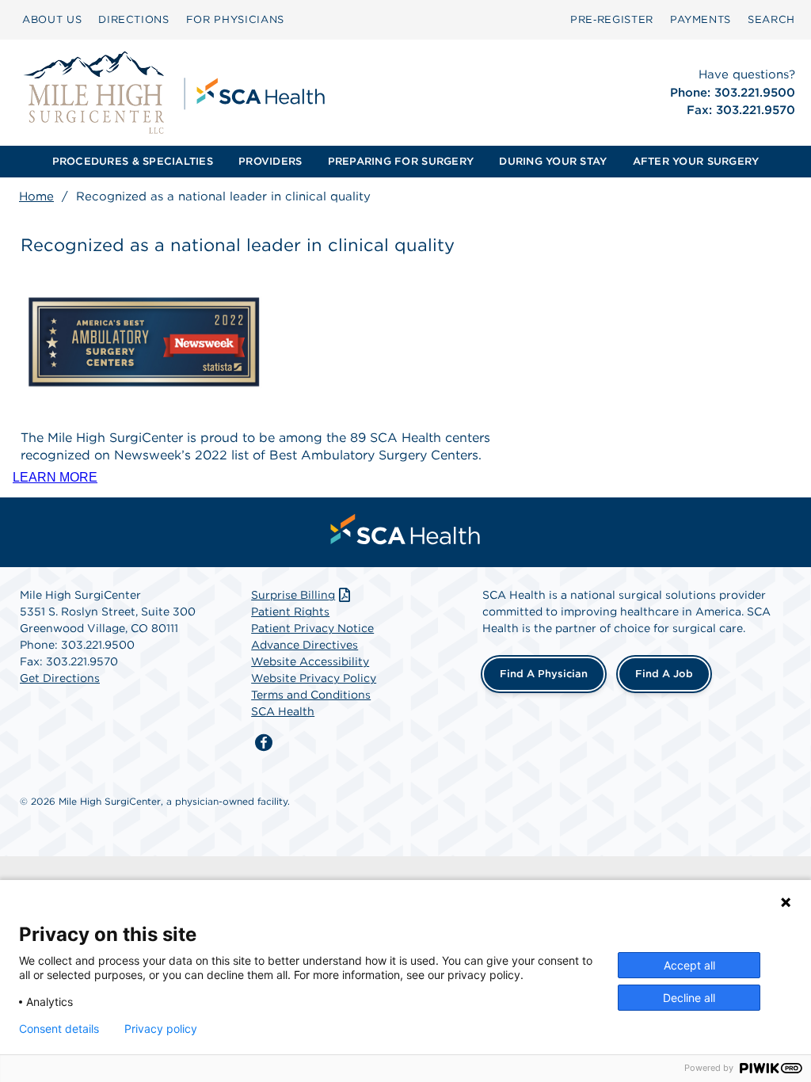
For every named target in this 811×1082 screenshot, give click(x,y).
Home (36, 196)
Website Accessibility (310, 661)
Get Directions (60, 678)
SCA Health (282, 711)
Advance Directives (304, 644)
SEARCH (771, 19)
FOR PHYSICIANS (235, 19)
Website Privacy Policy (313, 678)
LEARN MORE (55, 477)
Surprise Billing (293, 595)
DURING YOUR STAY (553, 161)
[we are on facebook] (263, 743)
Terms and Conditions (311, 694)
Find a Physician (544, 674)
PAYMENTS (700, 19)
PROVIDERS (270, 161)
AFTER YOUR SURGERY (696, 161)
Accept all (689, 965)
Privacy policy (160, 1029)
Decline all (689, 997)
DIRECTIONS (133, 19)
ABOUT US (52, 19)
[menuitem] (52, 20)
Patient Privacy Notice (312, 628)
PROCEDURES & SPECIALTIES (132, 161)
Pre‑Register (611, 19)
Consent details (59, 1029)
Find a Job (664, 674)
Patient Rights (290, 611)
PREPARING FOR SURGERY (401, 161)
